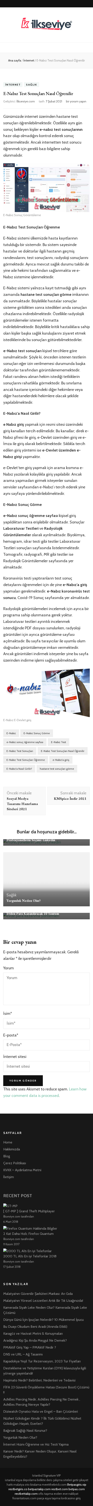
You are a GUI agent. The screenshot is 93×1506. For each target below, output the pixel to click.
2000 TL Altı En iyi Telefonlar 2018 (29, 1256)
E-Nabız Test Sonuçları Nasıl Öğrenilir (62, 751)
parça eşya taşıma (48, 1498)
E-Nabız (11, 733)
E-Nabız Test (58, 742)
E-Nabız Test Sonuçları (19, 751)
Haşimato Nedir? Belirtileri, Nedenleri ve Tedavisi (39, 1380)
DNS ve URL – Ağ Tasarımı (23, 1354)
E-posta (10, 1035)
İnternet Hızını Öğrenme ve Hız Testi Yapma (36, 1444)
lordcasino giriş (71, 1498)
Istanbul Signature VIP (46, 1475)
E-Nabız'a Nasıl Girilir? (19, 768)
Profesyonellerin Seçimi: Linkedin (30, 840)
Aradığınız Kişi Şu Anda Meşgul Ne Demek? (35, 1340)
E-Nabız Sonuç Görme (37, 733)
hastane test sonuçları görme (57, 768)
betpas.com (77, 1489)
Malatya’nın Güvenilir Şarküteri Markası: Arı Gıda (38, 1294)
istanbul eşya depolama (20, 1480)
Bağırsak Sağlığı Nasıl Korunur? (25, 1430)
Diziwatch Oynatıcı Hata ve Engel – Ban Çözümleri (40, 1411)
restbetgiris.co (17, 1489)
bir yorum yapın (75, 101)
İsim (7, 1013)
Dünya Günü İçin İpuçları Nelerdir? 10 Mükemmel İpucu (43, 1320)
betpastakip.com (39, 1489)
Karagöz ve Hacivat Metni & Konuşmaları (33, 1333)
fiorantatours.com (24, 1498)
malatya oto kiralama (27, 1485)
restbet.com (59, 1489)
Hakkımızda (11, 1149)
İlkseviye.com (25, 101)
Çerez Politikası (14, 1163)
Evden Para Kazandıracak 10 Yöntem (32, 914)
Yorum (8, 968)
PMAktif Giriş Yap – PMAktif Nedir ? (29, 1347)
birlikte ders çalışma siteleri (54, 1480)
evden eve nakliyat (66, 1494)
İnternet (13, 84)
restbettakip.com (26, 1494)
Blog (6, 1156)
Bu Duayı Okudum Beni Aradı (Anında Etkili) (35, 1327)
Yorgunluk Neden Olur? (23, 901)
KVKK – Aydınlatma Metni (22, 1170)
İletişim (8, 1177)
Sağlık (31, 84)
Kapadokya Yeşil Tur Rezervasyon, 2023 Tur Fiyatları (42, 1361)
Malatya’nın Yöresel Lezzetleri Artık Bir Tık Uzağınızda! (43, 1301)
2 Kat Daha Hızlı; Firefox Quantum (28, 1234)
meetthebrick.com (54, 1485)
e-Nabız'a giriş (61, 759)
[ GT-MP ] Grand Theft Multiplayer (29, 1211)
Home (7, 1142)
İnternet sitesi (14, 1056)
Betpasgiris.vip (76, 1485)
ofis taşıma (45, 1494)
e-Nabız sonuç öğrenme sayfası (24, 742)
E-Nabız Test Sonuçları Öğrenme (25, 759)
